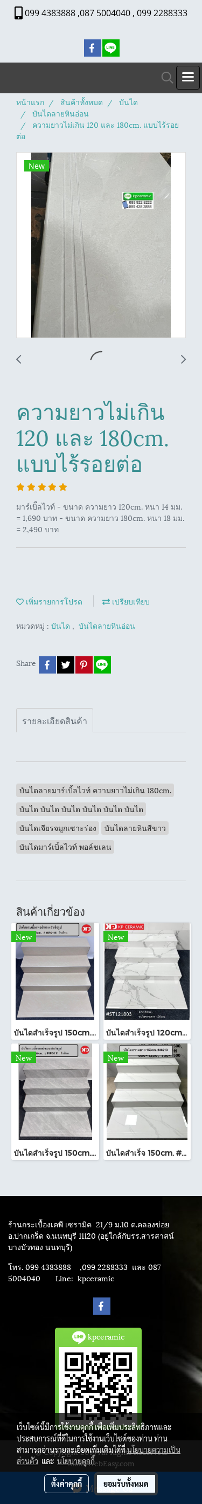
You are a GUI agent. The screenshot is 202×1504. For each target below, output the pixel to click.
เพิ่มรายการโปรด (53, 601)
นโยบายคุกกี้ (76, 1461)
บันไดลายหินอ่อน (107, 625)
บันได (61, 625)
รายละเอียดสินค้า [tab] (54, 720)
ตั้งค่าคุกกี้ (66, 1483)
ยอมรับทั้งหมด (126, 1483)
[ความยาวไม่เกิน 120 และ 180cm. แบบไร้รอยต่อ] (101, 246)
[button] (164, 78)
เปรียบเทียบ (130, 601)
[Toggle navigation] (188, 78)
